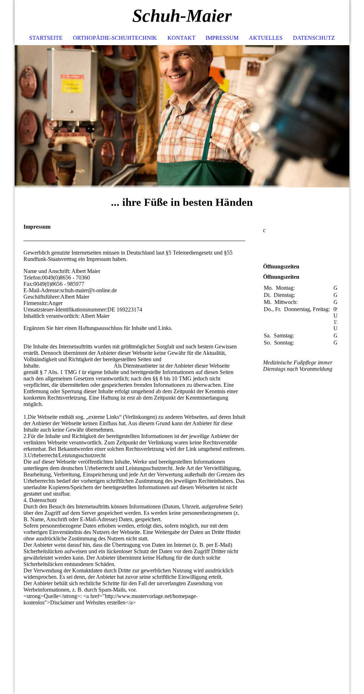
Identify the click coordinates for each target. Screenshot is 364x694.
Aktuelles (266, 38)
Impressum (222, 38)
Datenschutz (314, 38)
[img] (322, 16)
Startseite (46, 38)
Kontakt (181, 38)
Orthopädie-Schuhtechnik (115, 38)
